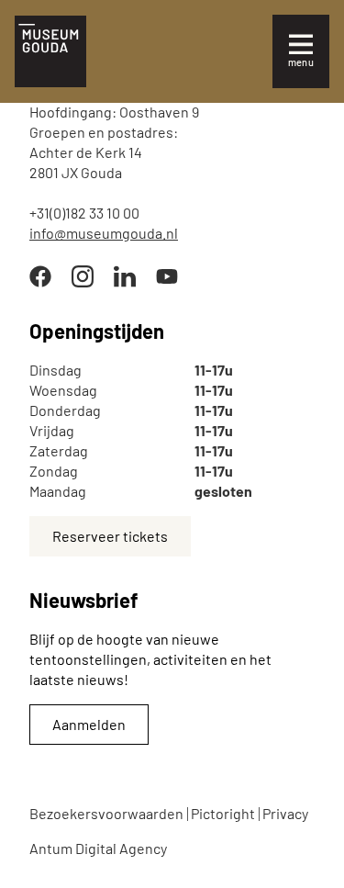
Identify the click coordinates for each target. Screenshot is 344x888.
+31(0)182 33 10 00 (84, 212)
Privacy (285, 813)
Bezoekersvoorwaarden (106, 813)
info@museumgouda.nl (103, 233)
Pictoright (223, 813)
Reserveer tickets (110, 536)
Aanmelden (89, 724)
